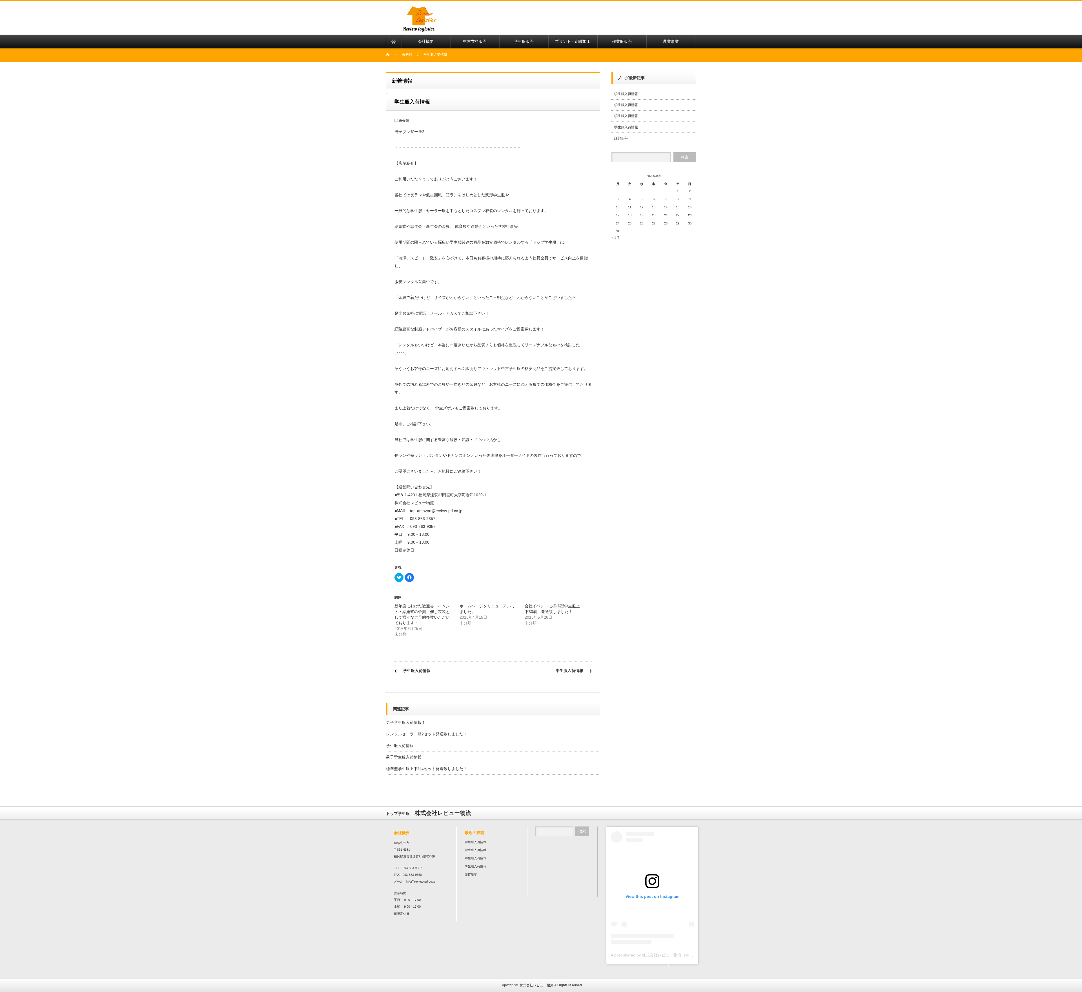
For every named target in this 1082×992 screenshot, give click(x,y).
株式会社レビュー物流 (536, 985)
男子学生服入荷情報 (404, 757)
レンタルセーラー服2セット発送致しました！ (426, 734)
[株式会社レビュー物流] (478, 31)
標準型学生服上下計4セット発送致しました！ (426, 768)
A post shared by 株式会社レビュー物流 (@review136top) (662, 955)
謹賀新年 (621, 138)
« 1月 (615, 238)
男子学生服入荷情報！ (405, 722)
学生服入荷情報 (417, 670)
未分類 (407, 55)
